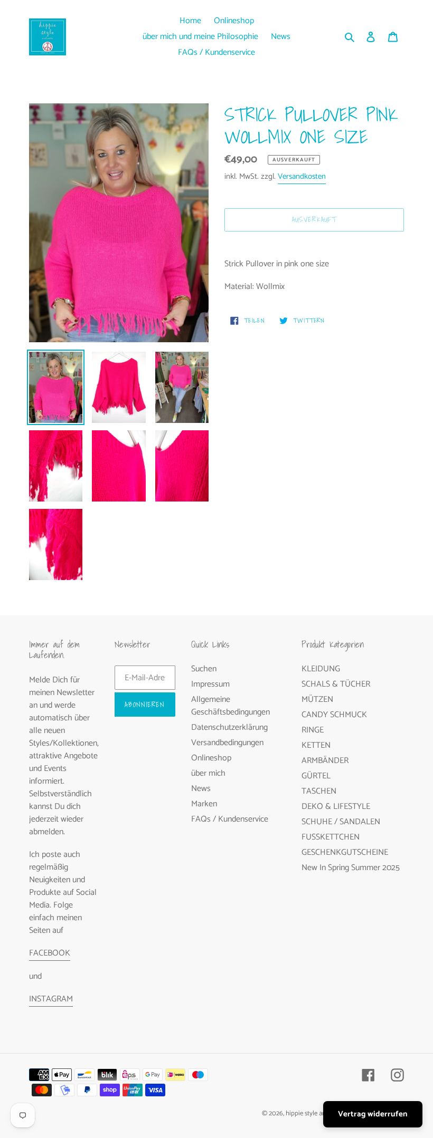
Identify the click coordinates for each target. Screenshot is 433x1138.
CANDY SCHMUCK (334, 715)
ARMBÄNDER (325, 761)
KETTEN (316, 745)
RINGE (313, 730)
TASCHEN (319, 791)
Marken (204, 804)
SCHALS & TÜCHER (336, 684)
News (201, 789)
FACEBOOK (49, 953)
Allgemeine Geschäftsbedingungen (230, 705)
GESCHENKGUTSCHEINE (345, 852)
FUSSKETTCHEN (331, 837)
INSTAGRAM (51, 999)
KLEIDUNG (321, 669)
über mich (208, 773)
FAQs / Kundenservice (229, 819)
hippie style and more (316, 1113)
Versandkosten (302, 176)
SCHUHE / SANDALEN (341, 822)
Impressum (210, 684)
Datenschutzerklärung (229, 727)
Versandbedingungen (227, 743)
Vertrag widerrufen (373, 1114)
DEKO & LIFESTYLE (336, 806)
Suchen (203, 669)
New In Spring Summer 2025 (351, 868)
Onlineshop (211, 758)
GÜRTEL (316, 776)
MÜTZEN (317, 699)
